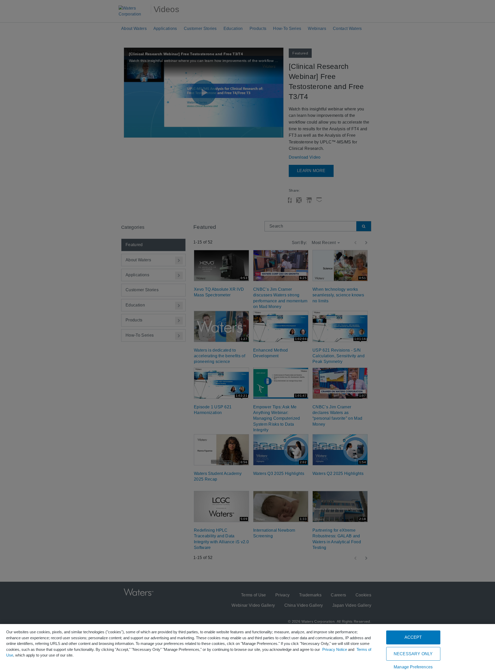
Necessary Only (413, 654)
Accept (413, 637)
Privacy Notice (334, 649)
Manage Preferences (413, 667)
